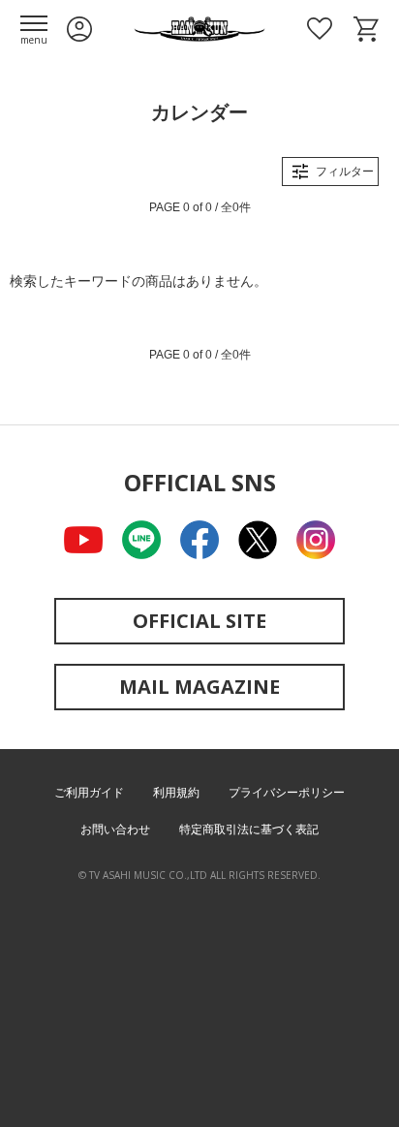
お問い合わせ (115, 829)
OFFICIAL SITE (199, 621)
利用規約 (176, 792)
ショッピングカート (366, 29)
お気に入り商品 (319, 29)
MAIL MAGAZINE (199, 686)
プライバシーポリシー (287, 792)
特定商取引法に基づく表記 (249, 829)
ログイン (79, 29)
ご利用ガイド (89, 792)
